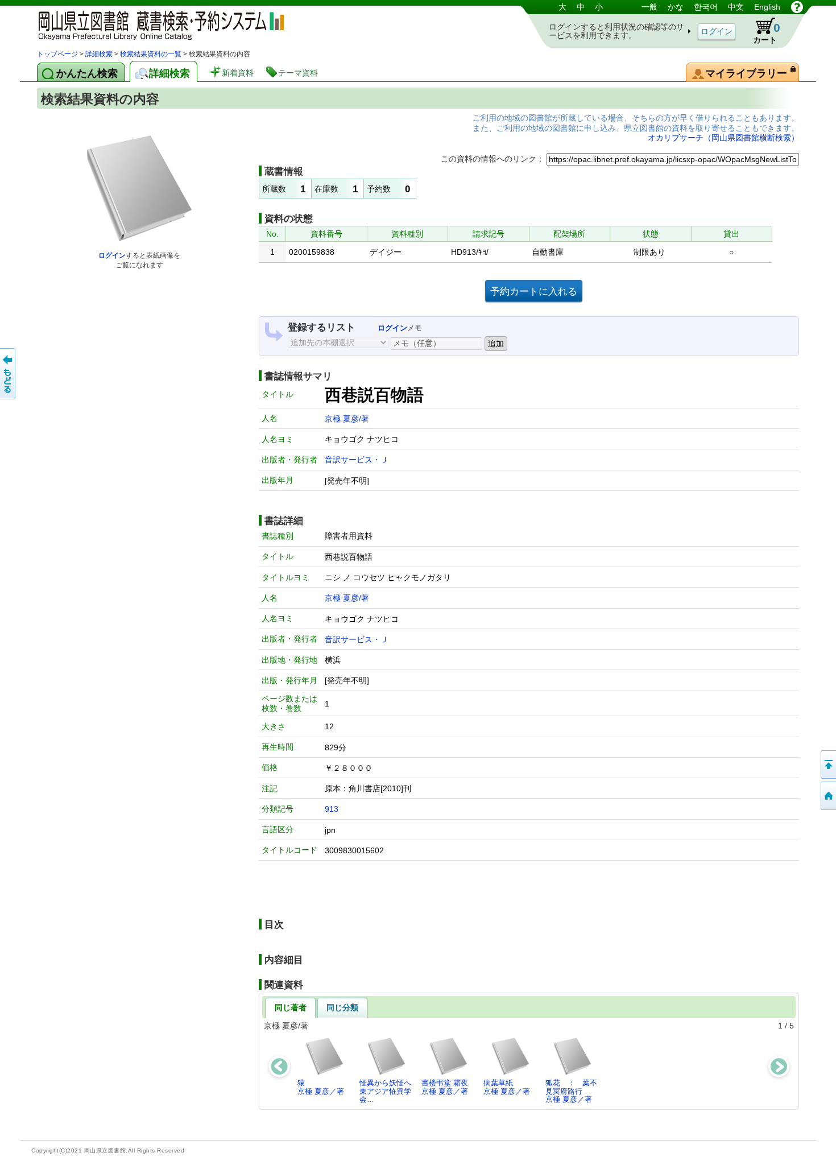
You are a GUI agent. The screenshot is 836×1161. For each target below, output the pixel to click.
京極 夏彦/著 (347, 418)
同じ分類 (342, 1007)
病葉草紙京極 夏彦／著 (506, 1087)
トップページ (57, 54)
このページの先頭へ (827, 764)
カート (766, 32)
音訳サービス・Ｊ (356, 459)
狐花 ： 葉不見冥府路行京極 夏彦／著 (571, 1091)
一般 (649, 6)
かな (676, 6)
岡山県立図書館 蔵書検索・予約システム (156, 24)
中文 (736, 6)
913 (331, 808)
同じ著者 (291, 1007)
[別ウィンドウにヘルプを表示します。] (797, 7)
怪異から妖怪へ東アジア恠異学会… (385, 1091)
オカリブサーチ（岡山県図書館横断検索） (723, 137)
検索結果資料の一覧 (150, 54)
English (767, 6)
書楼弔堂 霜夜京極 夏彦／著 (444, 1087)
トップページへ (827, 796)
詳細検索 (99, 54)
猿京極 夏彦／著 (320, 1087)
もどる (8, 373)
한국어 (706, 6)
